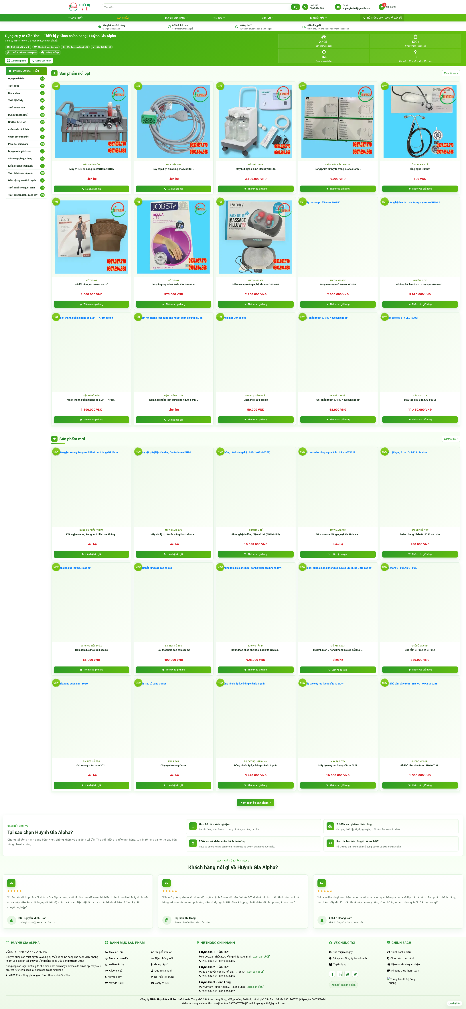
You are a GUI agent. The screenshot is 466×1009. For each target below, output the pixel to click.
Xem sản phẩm (18, 60)
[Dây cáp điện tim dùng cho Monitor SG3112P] (173, 121)
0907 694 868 (209, 961)
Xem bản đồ (260, 956)
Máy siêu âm (116, 952)
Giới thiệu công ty (343, 952)
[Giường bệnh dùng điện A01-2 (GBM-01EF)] (255, 487)
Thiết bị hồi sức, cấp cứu (26, 173)
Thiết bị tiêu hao (26, 107)
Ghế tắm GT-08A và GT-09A (420, 650)
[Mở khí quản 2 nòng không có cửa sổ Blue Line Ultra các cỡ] (338, 602)
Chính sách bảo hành (402, 958)
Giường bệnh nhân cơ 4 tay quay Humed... (420, 284)
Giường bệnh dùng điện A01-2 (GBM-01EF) (256, 534)
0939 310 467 (227, 991)
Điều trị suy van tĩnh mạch (25, 180)
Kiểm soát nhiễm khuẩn (25, 165)
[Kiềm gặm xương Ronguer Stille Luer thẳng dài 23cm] (91, 487)
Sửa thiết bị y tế (103, 47)
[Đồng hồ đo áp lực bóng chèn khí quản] (255, 718)
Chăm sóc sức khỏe (26, 136)
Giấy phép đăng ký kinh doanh (350, 958)
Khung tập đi (161, 964)
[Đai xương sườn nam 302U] (91, 718)
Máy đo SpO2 (116, 983)
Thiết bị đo (26, 85)
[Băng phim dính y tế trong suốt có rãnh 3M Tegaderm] (338, 121)
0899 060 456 (227, 961)
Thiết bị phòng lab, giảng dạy (26, 194)
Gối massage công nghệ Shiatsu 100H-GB (255, 284)
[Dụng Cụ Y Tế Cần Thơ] (79, 7)
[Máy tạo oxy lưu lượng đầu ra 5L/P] (338, 718)
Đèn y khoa (25, 93)
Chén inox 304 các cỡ (256, 399)
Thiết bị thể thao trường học (24, 52)
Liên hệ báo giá (93, 188)
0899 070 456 (227, 976)
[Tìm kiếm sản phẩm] (295, 7)
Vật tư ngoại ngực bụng (26, 158)
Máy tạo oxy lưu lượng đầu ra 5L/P (338, 765)
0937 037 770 (237, 1003)
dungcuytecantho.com (205, 1003)
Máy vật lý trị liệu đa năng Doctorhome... (174, 534)
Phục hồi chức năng (26, 144)
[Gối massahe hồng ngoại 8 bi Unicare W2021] (338, 487)
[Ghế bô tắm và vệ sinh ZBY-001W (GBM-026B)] (420, 718)
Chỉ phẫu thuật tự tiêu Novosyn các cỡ (338, 399)
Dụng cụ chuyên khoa (25, 151)
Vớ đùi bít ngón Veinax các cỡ (91, 284)
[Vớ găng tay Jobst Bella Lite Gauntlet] (173, 237)
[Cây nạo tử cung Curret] (173, 718)
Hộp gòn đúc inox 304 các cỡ (91, 650)
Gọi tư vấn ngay (43, 60)
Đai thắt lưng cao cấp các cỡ (174, 650)
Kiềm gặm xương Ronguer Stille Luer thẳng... (91, 534)
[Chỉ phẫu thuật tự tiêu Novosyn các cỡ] (338, 352)
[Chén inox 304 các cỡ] (255, 352)
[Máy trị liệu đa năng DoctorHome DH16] (91, 121)
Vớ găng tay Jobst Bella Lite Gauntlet (173, 284)
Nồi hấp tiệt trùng (164, 976)
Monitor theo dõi (118, 958)
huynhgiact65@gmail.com (269, 1003)
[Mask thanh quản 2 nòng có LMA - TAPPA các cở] (91, 352)
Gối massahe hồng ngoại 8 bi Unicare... (338, 534)
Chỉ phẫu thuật (163, 952)
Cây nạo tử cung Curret (174, 765)
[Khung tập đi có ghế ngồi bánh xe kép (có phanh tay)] (255, 602)
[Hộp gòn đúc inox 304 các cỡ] (91, 602)
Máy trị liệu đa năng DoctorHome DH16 (91, 169)
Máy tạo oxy (115, 976)
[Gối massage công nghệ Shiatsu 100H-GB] (255, 237)
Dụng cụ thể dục (26, 78)
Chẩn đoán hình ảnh (25, 129)
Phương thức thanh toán (405, 970)
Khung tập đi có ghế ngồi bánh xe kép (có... (255, 650)
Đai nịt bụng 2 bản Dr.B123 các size (420, 534)
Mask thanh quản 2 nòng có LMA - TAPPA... (91, 399)
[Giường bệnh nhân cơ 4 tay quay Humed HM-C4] (420, 237)
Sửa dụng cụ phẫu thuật (77, 47)
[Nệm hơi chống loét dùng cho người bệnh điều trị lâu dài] (173, 352)
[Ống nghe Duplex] (420, 121)
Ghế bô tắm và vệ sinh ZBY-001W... (420, 765)
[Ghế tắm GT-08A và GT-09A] (420, 602)
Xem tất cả (450, 73)
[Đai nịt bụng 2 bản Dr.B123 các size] (420, 487)
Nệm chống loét (164, 958)
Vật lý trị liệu (162, 983)
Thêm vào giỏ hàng (257, 188)
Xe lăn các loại (117, 964)
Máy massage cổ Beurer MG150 (338, 284)
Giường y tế (115, 970)
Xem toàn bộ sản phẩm (254, 802)
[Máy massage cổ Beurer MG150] (338, 237)
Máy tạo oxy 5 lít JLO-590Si (420, 399)
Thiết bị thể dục (52, 52)
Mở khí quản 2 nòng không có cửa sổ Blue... (338, 650)
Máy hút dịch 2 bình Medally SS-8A (256, 169)
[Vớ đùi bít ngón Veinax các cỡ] (91, 237)
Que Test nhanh (163, 970)
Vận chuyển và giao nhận (405, 964)
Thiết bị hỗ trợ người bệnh (26, 187)
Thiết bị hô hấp (26, 100)
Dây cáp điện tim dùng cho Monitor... (174, 169)
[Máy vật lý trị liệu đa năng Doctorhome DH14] (173, 487)
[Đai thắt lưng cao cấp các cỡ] (173, 602)
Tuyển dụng (339, 964)
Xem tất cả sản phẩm (343, 984)
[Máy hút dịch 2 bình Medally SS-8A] (255, 121)
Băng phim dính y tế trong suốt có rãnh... (338, 169)
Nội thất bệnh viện (26, 122)
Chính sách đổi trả (401, 952)
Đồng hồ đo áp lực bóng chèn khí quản (255, 765)
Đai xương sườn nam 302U (91, 765)
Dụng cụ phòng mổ (26, 114)
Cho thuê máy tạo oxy (48, 47)
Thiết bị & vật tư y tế (20, 47)
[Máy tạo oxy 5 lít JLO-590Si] (420, 352)
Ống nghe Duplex (420, 169)
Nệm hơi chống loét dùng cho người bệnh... (173, 399)
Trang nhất (75, 17)
